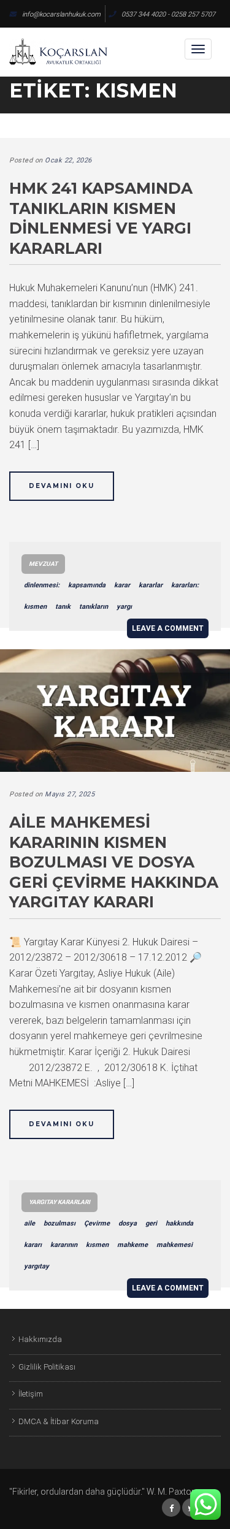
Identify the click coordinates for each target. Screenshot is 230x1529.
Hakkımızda (40, 1339)
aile (29, 1223)
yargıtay (36, 1266)
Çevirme (97, 1223)
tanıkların (93, 607)
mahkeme (132, 1245)
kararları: (185, 585)
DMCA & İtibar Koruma (58, 1421)
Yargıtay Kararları (59, 1202)
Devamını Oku (61, 486)
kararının (63, 1245)
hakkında (179, 1223)
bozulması (59, 1223)
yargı (124, 607)
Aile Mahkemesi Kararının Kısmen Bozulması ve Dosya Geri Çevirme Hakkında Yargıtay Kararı (113, 862)
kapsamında (86, 585)
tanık (63, 607)
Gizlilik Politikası (46, 1366)
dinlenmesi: (41, 585)
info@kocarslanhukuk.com (61, 14)
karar (122, 585)
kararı (33, 1245)
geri (151, 1223)
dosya (127, 1223)
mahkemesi (174, 1245)
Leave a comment (168, 628)
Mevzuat (43, 563)
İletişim (30, 1393)
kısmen (35, 607)
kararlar (151, 585)
